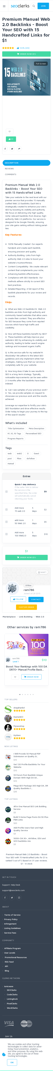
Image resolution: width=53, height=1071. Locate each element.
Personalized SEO (33, 433)
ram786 (29, 590)
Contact (36, 599)
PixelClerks (12, 1003)
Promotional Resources (15, 957)
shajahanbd (19, 707)
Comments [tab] (10, 174)
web (10, 453)
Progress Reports (15, 438)
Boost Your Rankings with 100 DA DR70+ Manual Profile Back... (26, 668)
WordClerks (12, 1008)
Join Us (8, 1036)
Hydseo (17, 735)
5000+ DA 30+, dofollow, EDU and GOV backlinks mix (30, 839)
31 (12, 139)
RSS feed (9, 961)
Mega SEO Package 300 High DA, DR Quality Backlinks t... (31, 787)
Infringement (10, 923)
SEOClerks (11, 990)
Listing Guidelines (12, 928)
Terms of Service (12, 915)
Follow (19, 599)
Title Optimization (16, 428)
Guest (36, 453)
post (10, 458)
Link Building (25, 616)
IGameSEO (18, 717)
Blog (6, 970)
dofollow (31, 458)
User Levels (9, 952)
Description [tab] (11, 163)
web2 (19, 453)
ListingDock (12, 999)
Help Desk (15, 884)
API (6, 966)
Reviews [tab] (9, 168)
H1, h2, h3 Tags (14, 433)
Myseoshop (19, 726)
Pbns (19, 458)
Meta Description (36, 428)
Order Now (32, 677)
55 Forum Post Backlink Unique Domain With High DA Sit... (28, 776)
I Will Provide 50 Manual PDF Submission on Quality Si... (27, 755)
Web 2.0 (40, 616)
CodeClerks (12, 994)
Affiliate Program (12, 948)
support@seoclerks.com (13, 890)
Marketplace (9, 616)
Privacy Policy (11, 919)
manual (11, 463)
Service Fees (10, 932)
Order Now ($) (27, 54)
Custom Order (26, 607)
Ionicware (8, 986)
